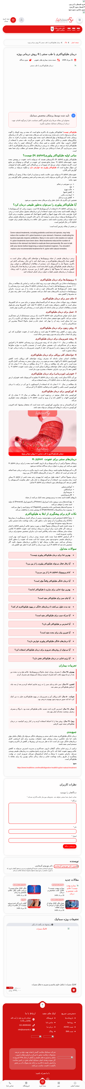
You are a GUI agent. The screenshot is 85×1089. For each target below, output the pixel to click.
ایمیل (74, 836)
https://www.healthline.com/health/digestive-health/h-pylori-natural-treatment (46, 768)
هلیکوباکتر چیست (70, 132)
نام (74, 827)
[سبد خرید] (42, 1082)
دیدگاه (73, 801)
